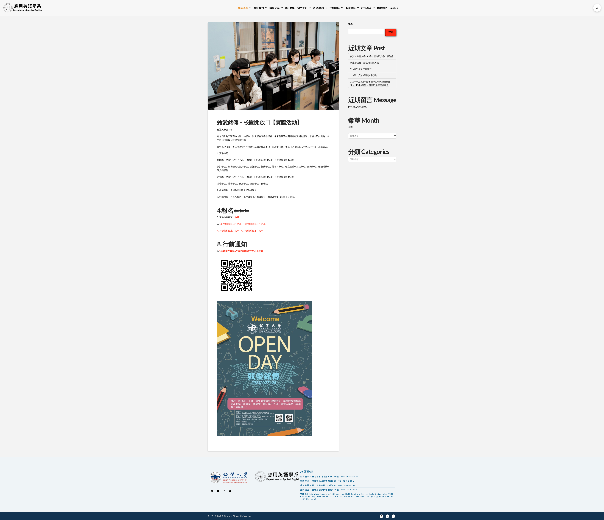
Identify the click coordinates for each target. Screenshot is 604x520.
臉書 (237, 217)
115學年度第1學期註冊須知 (363, 75)
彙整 (350, 127)
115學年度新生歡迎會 (361, 69)
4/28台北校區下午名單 (252, 230)
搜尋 (350, 24)
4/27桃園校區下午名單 (254, 223)
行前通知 (235, 244)
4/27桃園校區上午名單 (230, 223)
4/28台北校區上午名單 (228, 230)
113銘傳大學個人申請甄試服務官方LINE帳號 (241, 251)
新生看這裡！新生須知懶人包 (364, 62)
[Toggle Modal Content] (597, 8)
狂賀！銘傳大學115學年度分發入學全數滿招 (372, 56)
